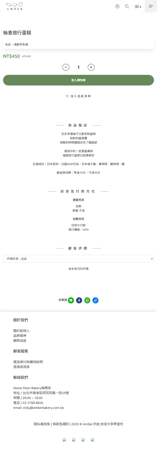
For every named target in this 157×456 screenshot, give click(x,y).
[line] (71, 300)
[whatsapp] (87, 300)
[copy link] (95, 300)
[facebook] (79, 300)
